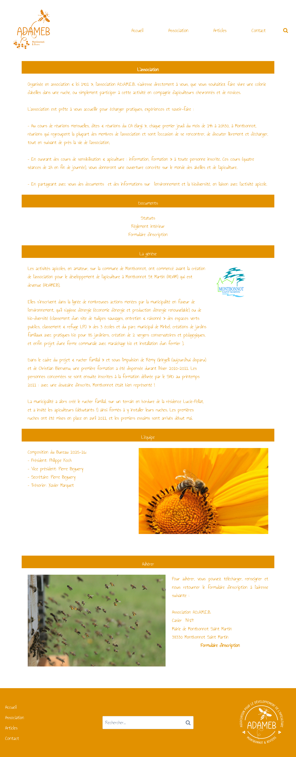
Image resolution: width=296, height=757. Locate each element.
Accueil (137, 30)
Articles (220, 30)
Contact (259, 30)
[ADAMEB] (32, 30)
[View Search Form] (285, 30)
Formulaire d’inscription (148, 234)
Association (178, 30)
